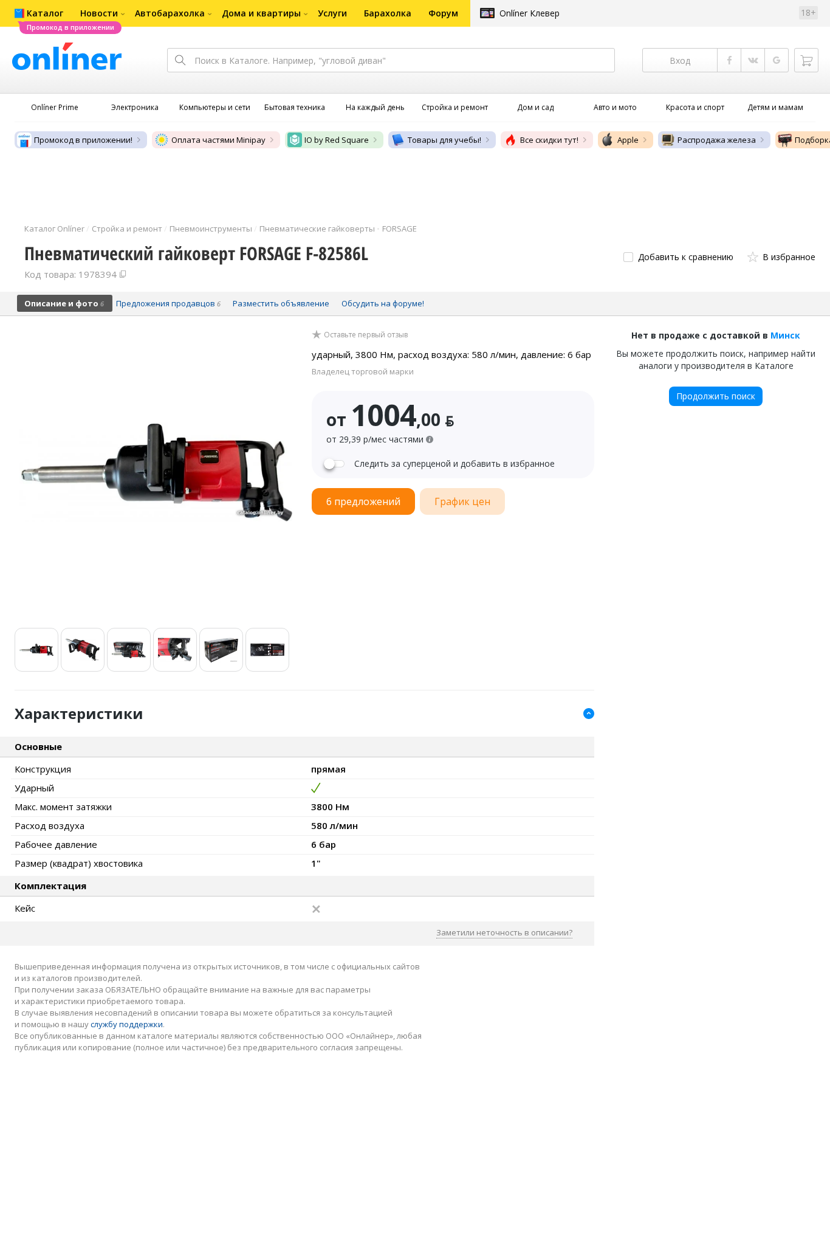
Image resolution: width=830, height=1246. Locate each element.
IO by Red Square (336, 139)
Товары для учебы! (444, 139)
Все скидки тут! (549, 139)
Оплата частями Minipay (218, 139)
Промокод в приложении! (83, 139)
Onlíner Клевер (529, 13)
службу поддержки (127, 1024)
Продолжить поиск (715, 396)
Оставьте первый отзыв (366, 335)
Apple (628, 139)
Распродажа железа (716, 139)
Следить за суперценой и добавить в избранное (454, 464)
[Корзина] (806, 60)
